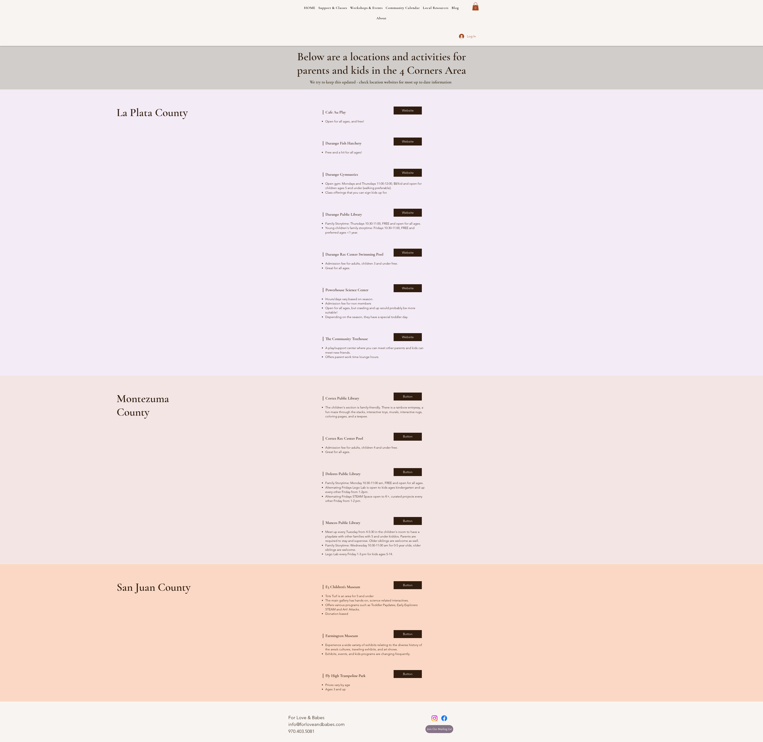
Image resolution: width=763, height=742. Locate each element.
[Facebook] (444, 718)
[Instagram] (434, 718)
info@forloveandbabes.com (316, 724)
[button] (381, 18)
